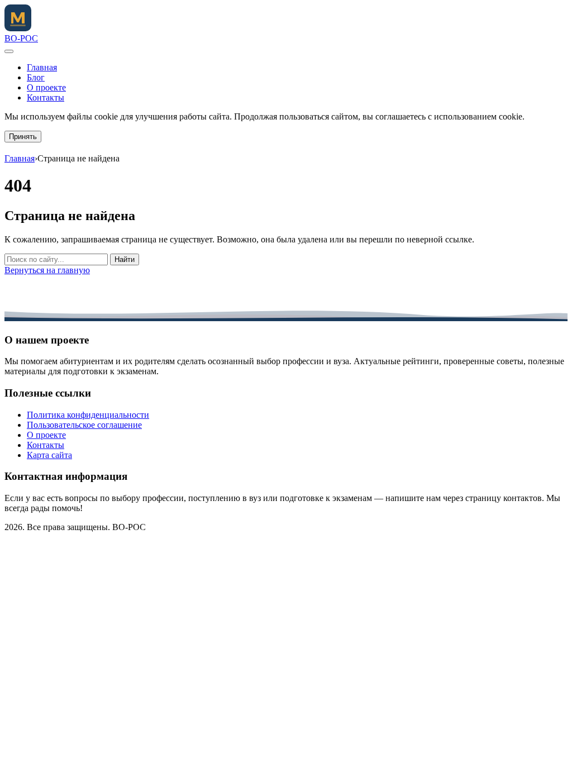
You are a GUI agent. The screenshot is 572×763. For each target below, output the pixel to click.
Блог (36, 77)
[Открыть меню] (8, 51)
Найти (125, 259)
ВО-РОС (21, 38)
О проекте (46, 87)
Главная (42, 67)
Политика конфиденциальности (88, 414)
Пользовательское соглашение (84, 425)
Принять (23, 136)
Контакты (45, 97)
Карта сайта (49, 455)
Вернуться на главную (47, 270)
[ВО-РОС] (17, 28)
